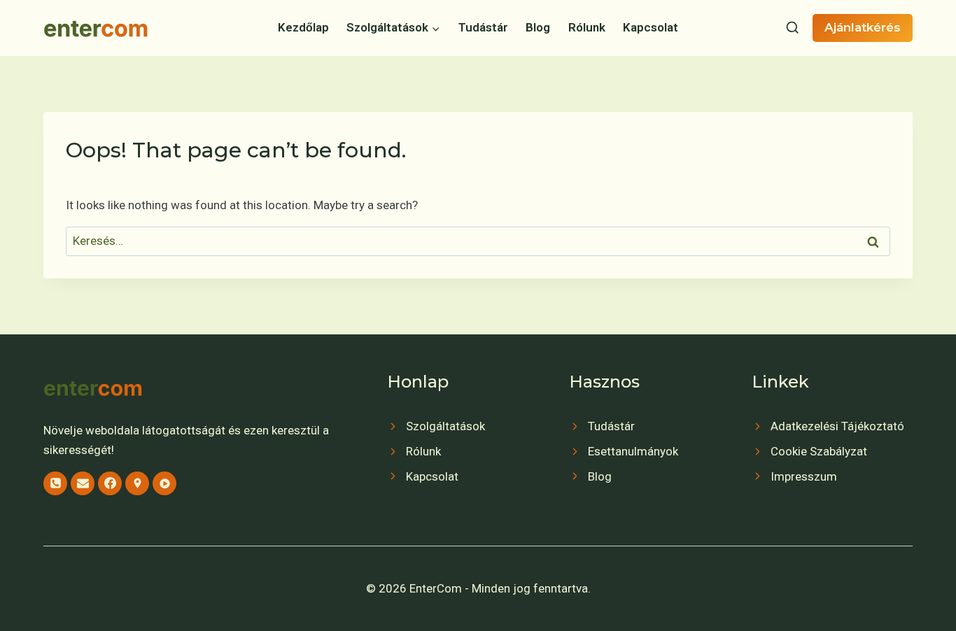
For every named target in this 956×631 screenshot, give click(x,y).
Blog (538, 27)
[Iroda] (137, 483)
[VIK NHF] (164, 483)
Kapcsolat (650, 27)
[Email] (82, 483)
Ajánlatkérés (862, 27)
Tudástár (483, 27)
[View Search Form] (793, 28)
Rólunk (586, 27)
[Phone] (55, 483)
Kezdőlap (303, 27)
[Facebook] (110, 483)
